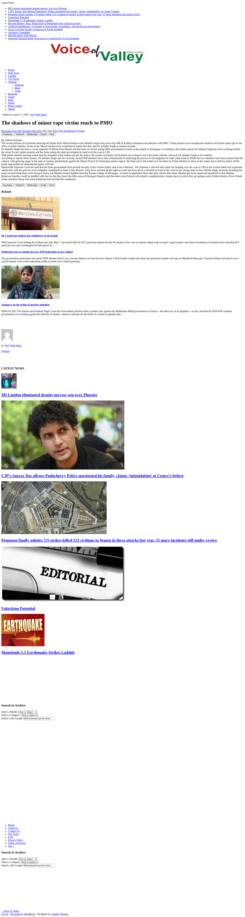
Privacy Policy (15, 840)
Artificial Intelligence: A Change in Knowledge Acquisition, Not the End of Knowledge (54, 26)
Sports (11, 97)
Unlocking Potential (18, 17)
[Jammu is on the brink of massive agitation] (30, 298)
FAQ (10, 837)
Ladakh (12, 76)
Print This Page (61, 131)
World (11, 103)
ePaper (11, 109)
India (10, 100)
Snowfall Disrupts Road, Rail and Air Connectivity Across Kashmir (43, 38)
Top (11, 846)
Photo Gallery (15, 106)
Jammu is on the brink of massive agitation (25, 304)
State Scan (13, 73)
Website (5, 351)
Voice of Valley (10, 911)
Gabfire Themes (59, 914)
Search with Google (11, 718)
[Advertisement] (40, 323)
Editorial (19, 85)
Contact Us (14, 831)
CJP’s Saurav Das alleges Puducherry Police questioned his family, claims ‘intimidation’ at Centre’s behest (63, 11)
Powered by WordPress (22, 914)
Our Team (13, 834)
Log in (4, 914)
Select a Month (9, 711)
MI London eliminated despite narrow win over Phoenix (37, 8)
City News (13, 79)
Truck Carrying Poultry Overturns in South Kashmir (35, 29)
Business (12, 94)
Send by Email (76, 131)
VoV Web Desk (38, 114)
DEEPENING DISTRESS (22, 35)
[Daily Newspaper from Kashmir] (101, 62)
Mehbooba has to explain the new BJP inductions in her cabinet (37, 251)
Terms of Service (17, 843)
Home (11, 70)
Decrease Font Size (11, 131)
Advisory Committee (19, 32)
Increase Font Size (32, 131)
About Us (13, 828)
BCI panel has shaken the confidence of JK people (29, 235)
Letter (18, 91)
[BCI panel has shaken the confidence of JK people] (30, 229)
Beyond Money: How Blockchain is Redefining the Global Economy (44, 23)
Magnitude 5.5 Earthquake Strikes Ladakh (30, 20)
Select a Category (10, 715)
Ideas (17, 88)
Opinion (12, 82)
